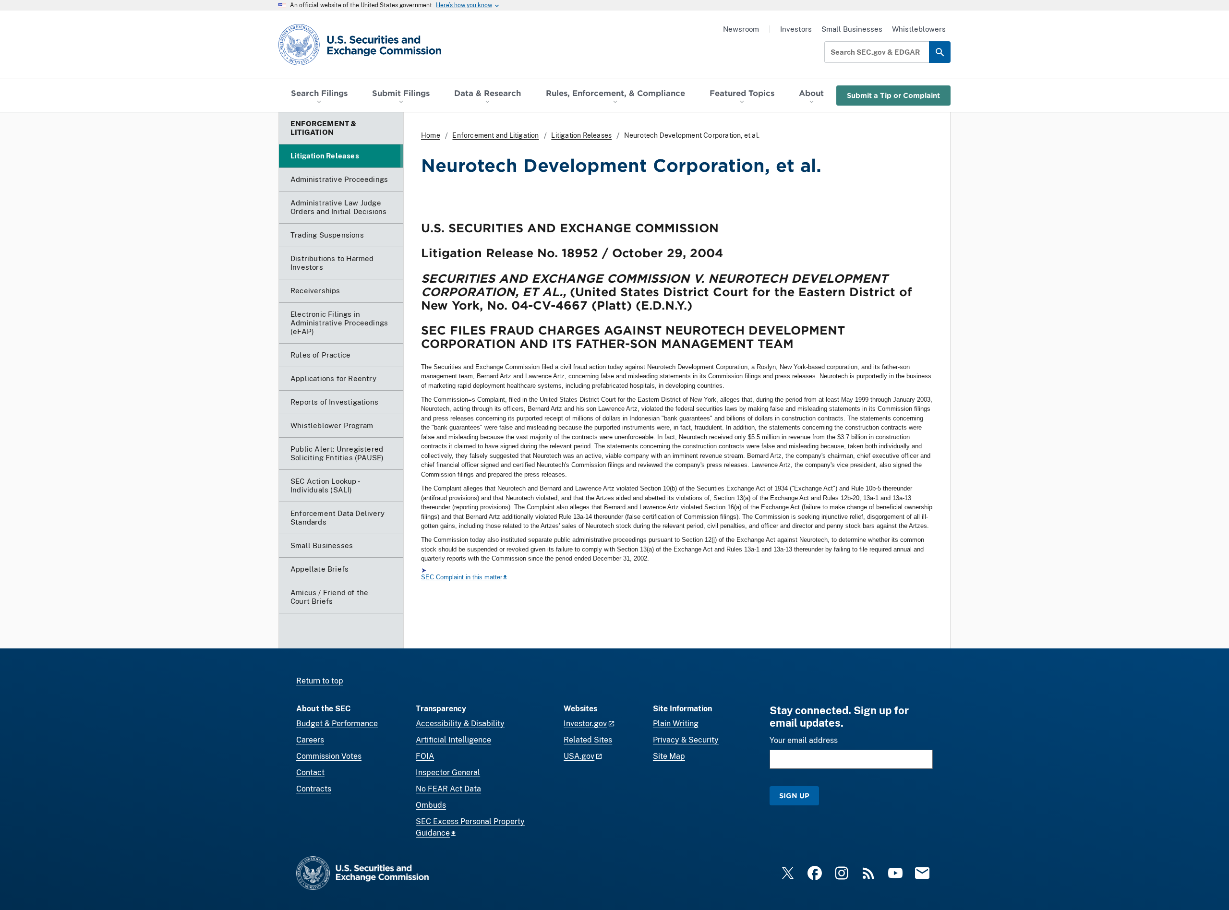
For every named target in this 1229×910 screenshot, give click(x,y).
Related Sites (588, 739)
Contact (310, 772)
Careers (310, 739)
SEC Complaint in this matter (461, 577)
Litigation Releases (581, 135)
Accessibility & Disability (460, 723)
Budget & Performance (337, 723)
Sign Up (794, 795)
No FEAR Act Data (448, 788)
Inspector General (448, 772)
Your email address (804, 740)
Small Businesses (851, 29)
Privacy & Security (686, 739)
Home (430, 135)
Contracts (313, 788)
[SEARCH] (940, 52)
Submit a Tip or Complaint (893, 95)
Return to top (319, 680)
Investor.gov (585, 723)
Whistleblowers (919, 29)
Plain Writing (676, 723)
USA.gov (579, 756)
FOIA (425, 756)
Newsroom (741, 29)
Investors (796, 29)
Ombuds (431, 805)
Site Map (669, 756)
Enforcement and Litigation (495, 135)
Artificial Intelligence (453, 739)
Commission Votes (328, 756)
